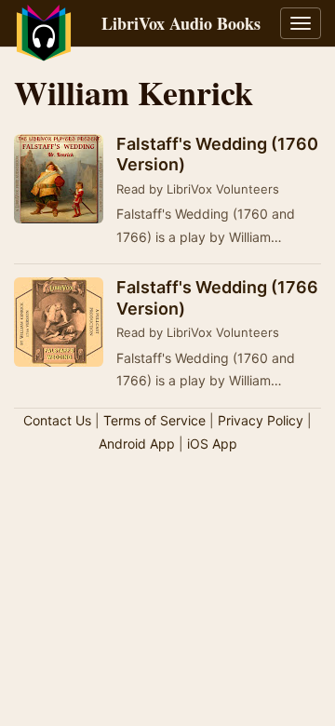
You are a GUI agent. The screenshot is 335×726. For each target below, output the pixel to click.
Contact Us (57, 420)
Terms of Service (154, 420)
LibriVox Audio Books (181, 23)
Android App (137, 443)
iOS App (212, 443)
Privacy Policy (260, 420)
